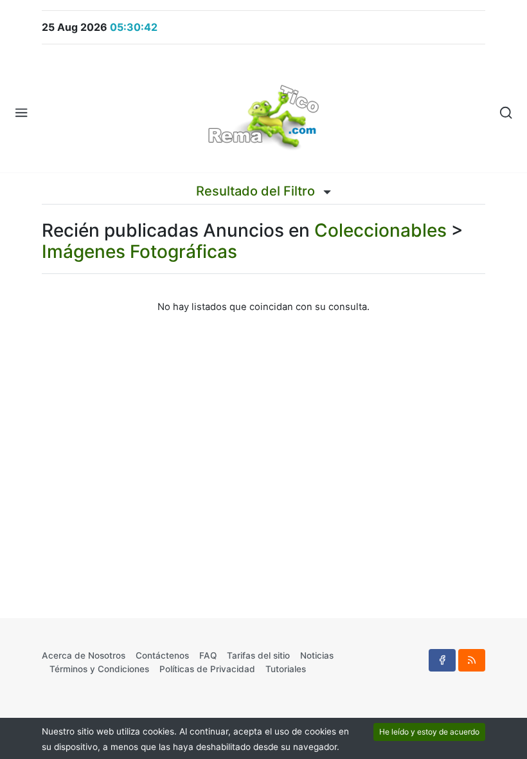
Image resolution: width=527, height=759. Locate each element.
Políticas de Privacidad (207, 669)
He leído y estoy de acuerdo (429, 731)
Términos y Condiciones (99, 669)
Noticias (317, 655)
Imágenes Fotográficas (139, 251)
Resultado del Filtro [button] (257, 191)
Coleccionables (380, 230)
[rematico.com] (263, 113)
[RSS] (471, 660)
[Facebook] (442, 660)
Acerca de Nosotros (83, 655)
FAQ (208, 655)
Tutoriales (285, 669)
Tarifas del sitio (258, 655)
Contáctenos (162, 655)
